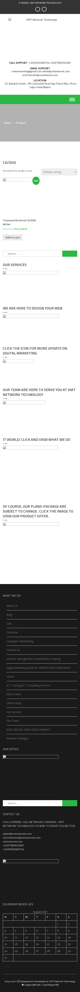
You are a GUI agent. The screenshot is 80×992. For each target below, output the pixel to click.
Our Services (14, 712)
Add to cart (12, 237)
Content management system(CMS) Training (33, 659)
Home (7, 122)
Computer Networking (20, 641)
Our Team (13, 720)
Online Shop (14, 703)
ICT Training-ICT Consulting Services (28, 685)
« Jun (6, 966)
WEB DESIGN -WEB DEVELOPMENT (28, 729)
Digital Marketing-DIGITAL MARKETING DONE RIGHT (39, 668)
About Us (12, 605)
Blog (9, 614)
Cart (9, 623)
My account (14, 694)
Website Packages (17, 738)
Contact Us (13, 650)
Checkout (12, 632)
